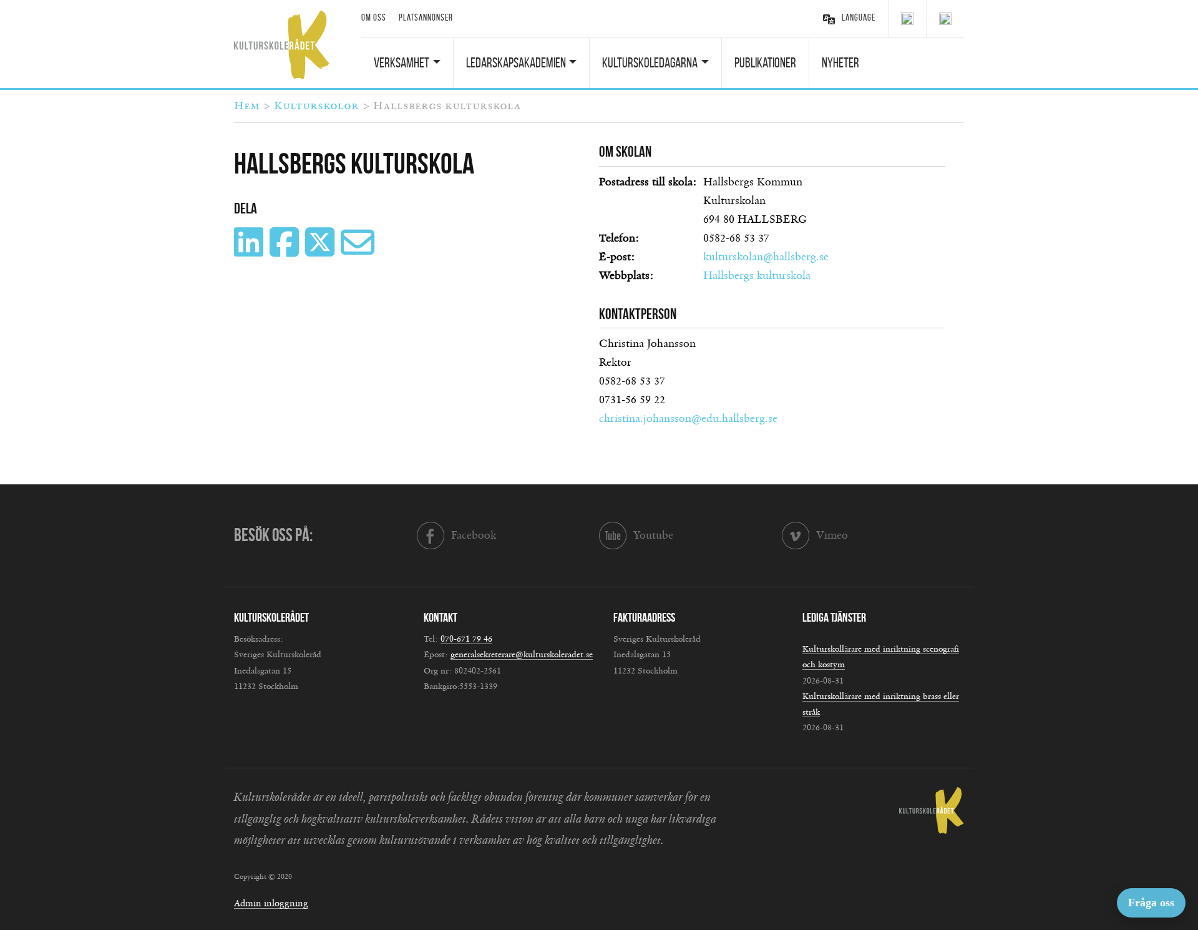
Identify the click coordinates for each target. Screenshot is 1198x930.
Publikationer (765, 62)
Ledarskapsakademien (516, 62)
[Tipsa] (359, 251)
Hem (247, 106)
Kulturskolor (316, 106)
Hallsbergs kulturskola (757, 275)
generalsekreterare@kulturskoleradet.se (521, 654)
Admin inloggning (271, 903)
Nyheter (840, 62)
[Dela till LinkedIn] (250, 251)
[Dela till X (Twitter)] (321, 251)
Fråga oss (1151, 902)
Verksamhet (401, 62)
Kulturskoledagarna (650, 62)
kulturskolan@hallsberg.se (766, 257)
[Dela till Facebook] (286, 251)
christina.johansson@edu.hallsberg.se (688, 418)
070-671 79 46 (466, 639)
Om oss (373, 17)
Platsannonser (426, 17)
